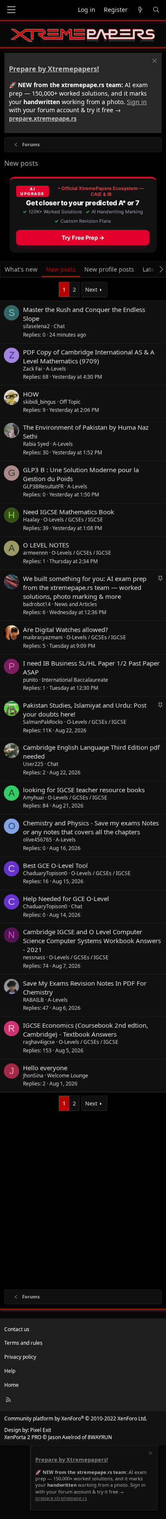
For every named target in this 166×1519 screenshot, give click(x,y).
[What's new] (140, 10)
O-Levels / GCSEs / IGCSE (73, 519)
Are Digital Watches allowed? (65, 629)
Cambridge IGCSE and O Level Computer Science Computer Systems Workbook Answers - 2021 (92, 940)
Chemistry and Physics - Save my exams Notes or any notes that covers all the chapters (91, 827)
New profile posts (109, 269)
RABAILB (33, 999)
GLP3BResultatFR (43, 486)
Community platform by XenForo (75, 1418)
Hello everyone (45, 1067)
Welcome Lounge (67, 1075)
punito (30, 679)
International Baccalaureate (75, 679)
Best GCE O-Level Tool (55, 865)
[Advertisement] (83, 1198)
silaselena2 (36, 326)
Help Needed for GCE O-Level (66, 898)
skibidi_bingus (39, 401)
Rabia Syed (36, 444)
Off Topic (70, 401)
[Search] (156, 10)
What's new (21, 269)
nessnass (34, 957)
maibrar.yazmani (43, 637)
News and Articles (75, 604)
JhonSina (33, 1075)
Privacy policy (20, 1356)
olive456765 (37, 839)
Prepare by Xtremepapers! (54, 69)
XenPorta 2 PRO (22, 1437)
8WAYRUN (100, 1437)
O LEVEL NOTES (46, 545)
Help (9, 1370)
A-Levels (56, 368)
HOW (31, 394)
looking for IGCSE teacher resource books (84, 789)
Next (91, 289)
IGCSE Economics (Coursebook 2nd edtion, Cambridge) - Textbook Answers (85, 1029)
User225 (33, 764)
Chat (59, 326)
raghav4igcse (39, 1042)
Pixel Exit (40, 1430)
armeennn (35, 552)
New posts (61, 269)
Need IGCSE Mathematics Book (68, 511)
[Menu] (11, 10)
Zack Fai (32, 368)
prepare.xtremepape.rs (43, 118)
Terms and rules (23, 1342)
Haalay (31, 519)
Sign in (137, 102)
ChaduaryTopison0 (45, 873)
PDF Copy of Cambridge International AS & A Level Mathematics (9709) (89, 356)
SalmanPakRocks (43, 721)
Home (11, 1385)
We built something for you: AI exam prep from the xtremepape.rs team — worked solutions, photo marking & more (84, 587)
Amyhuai (33, 797)
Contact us (16, 1329)
